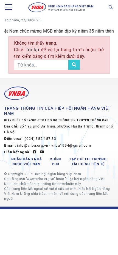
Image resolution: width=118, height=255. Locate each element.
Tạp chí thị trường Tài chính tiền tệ (87, 161)
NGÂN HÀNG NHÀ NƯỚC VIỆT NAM (26, 161)
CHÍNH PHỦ (55, 161)
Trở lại (33, 49)
